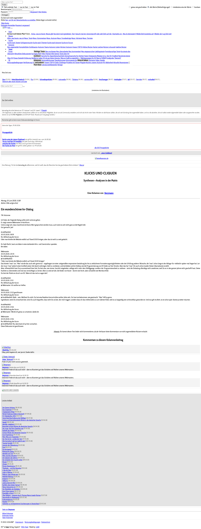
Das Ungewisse (7, 410)
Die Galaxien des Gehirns (9, 458)
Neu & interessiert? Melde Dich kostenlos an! (138, 34)
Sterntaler (139, 79)
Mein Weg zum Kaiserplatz (10, 437)
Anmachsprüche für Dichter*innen (76, 56)
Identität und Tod (7, 454)
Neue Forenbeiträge (64, 38)
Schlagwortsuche (27, 43)
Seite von (8, 509)
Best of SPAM (101, 58)
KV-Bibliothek (108, 62)
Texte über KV (64, 54)
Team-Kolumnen (7, 518)
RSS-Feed (24, 527)
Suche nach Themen (40, 43)
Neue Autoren (52, 38)
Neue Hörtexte (77, 38)
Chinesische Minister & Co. (97, 56)
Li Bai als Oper (6, 470)
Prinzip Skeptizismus (8, 466)
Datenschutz (45, 522)
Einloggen (5, 15)
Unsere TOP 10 (77, 47)
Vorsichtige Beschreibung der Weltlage (14, 418)
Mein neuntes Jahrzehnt (9, 456)
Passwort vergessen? (22, 25)
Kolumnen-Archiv (7, 515)
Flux (32, 79)
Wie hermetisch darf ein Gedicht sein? (14, 441)
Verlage (60, 65)
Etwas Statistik (18, 58)
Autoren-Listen (54, 47)
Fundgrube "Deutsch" (113, 58)
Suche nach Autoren (54, 43)
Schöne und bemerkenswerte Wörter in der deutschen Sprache (21, 420)
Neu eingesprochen (88, 51)
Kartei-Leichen (98, 47)
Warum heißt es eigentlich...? (70, 58)
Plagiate (83, 62)
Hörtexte (92, 60)
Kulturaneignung (7, 499)
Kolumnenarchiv (71, 60)
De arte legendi (7, 449)
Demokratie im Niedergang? (11, 497)
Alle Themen (46, 54)
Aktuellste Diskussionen (22, 54)
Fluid (3, 447)
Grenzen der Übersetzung (10, 445)
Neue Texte (28, 38)
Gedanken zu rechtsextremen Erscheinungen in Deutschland (20, 504)
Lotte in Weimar (7, 472)
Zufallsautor (33, 47)
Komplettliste (24, 47)
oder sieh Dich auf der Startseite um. (109, 34)
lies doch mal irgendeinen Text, (64, 34)
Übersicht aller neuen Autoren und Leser (14, 82)
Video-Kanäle (100, 60)
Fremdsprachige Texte (112, 51)
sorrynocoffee (88, 79)
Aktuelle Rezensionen (120, 62)
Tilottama (75, 79)
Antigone (5, 479)
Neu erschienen (50, 51)
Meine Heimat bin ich (8, 487)
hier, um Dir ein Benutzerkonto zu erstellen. (20, 20)
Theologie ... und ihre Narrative (11, 468)
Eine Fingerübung (7, 435)
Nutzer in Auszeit (109, 47)
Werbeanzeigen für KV (88, 58)
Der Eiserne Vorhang (8, 408)
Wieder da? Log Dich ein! (162, 34)
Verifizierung (27, 62)
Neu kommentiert (75, 51)
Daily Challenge (60, 62)
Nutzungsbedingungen (15, 62)
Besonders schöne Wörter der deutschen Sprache (17, 426)
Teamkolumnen (60, 60)
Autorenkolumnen (48, 60)
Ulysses (4, 464)
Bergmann (109, 193)
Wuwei (4, 462)
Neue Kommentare (39, 38)
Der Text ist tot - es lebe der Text (12, 439)
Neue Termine (88, 38)
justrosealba (62, 79)
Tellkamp (5, 481)
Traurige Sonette (7, 443)
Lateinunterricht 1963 (8, 483)
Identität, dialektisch (8, 424)
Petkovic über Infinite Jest (10, 474)
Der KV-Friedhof (112, 56)
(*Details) (44, 110)
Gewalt (4, 422)
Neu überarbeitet (62, 51)
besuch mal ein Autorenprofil (85, 34)
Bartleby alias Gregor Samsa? (11, 485)
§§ (9, 60)
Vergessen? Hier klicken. (38, 12)
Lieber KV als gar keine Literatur (49, 58)
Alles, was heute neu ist (15, 38)
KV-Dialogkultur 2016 (9, 416)
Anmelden (11, 25)
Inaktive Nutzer (121, 47)
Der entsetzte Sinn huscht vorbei (12, 460)
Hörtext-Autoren (66, 47)
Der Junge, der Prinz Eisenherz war (12, 428)
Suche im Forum (67, 43)
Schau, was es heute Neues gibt (42, 34)
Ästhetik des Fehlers (8, 431)
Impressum (19, 522)
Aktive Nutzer (88, 47)
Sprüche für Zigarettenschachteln (52, 56)
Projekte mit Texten (73, 62)
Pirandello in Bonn (8, 493)
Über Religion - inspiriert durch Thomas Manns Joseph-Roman (21, 495)
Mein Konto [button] (5, 23)
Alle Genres (55, 54)
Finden (4, 5)
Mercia (82, 165)
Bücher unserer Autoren (94, 62)
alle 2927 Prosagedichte (102, 148)
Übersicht (10, 54)
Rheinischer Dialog (8, 451)
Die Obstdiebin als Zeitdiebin (11, 489)
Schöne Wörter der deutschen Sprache (14, 433)
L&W (37, 527)
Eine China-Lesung (8, 491)
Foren (10, 51)
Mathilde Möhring (7, 476)
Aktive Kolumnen (7, 513)
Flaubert (4, 502)
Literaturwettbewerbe (49, 65)
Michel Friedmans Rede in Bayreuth (13, 414)
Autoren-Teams (43, 47)
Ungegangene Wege (8, 412)
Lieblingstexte (100, 51)
